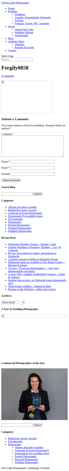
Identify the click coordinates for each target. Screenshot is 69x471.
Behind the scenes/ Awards (22, 210)
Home (11, 8)
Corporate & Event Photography (25, 213)
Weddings (20, 14)
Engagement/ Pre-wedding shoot (25, 216)
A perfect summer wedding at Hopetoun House (33, 259)
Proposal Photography (19, 228)
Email (5, 167)
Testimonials (21, 35)
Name (5, 161)
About (11, 26)
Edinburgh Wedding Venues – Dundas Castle (32, 244)
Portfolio (12, 11)
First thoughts (15, 219)
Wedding (19, 44)
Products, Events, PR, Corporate (32, 23)
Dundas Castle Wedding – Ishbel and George (32, 289)
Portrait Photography (19, 225)
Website (5, 173)
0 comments (7, 75)
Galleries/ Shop (16, 41)
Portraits (19, 20)
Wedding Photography (20, 231)
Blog (10, 38)
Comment (7, 134)
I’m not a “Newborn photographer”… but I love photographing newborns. (33, 270)
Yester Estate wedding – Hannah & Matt (29, 286)
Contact (12, 50)
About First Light (24, 29)
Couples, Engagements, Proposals (33, 17)
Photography (15, 222)
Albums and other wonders (22, 207)
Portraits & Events (24, 47)
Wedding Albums (24, 32)
